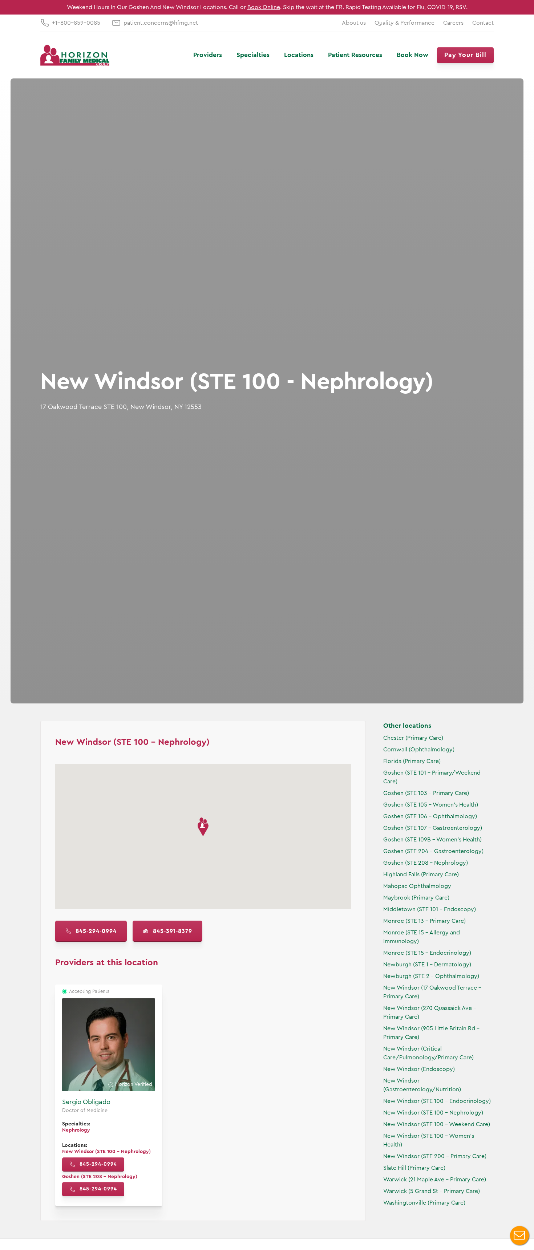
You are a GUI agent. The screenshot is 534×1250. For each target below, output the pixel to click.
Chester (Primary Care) (413, 738)
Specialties (253, 55)
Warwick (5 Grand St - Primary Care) (431, 1191)
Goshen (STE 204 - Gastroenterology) (433, 851)
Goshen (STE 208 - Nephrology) (425, 863)
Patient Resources (355, 55)
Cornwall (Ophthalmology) (418, 749)
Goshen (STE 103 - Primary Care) (426, 793)
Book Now (412, 55)
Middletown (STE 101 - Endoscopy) (429, 909)
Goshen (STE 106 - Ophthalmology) (430, 816)
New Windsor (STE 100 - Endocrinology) (437, 1101)
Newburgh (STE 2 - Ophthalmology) (431, 976)
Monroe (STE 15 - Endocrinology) (427, 953)
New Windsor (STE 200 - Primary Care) (434, 1156)
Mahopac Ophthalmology (417, 886)
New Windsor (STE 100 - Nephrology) (433, 1113)
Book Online (263, 7)
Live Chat (519, 1235)
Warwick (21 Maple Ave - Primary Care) (434, 1179)
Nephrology (76, 1130)
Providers (207, 55)
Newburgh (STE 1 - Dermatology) (427, 964)
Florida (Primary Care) (412, 761)
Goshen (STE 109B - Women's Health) (432, 840)
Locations (298, 55)
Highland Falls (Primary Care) (421, 874)
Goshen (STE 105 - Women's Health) (430, 805)
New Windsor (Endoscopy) (419, 1069)
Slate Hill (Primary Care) (414, 1168)
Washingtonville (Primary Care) (424, 1203)
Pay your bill (465, 55)
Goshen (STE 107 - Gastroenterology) (432, 828)
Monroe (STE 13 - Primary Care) (424, 921)
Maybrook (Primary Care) (416, 898)
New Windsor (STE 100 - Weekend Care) (436, 1124)
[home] (74, 55)
